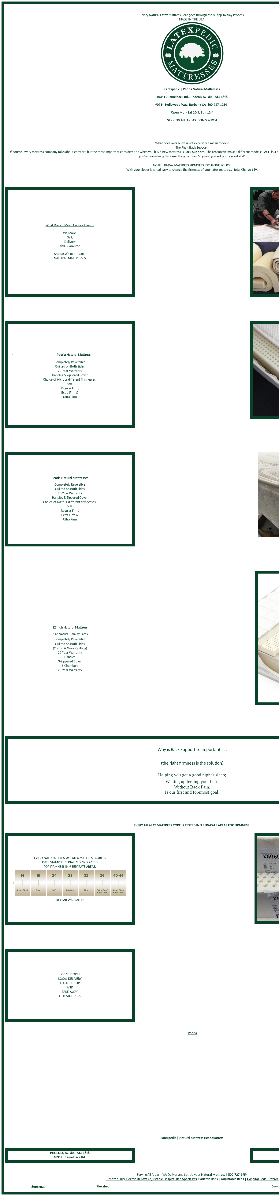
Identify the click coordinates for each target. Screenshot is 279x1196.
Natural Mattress (213, 1175)
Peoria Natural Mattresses (69, 478)
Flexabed (103, 1186)
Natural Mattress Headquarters (201, 1138)
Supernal (38, 1186)
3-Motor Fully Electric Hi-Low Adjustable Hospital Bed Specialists (151, 1179)
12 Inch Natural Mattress (69, 627)
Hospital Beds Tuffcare (263, 1179)
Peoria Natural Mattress (74, 355)
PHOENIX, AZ (59, 1153)
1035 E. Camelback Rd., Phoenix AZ (182, 97)
